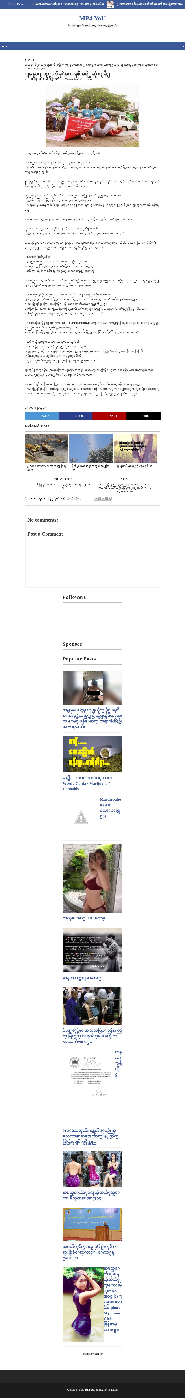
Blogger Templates (108, 1389)
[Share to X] (103, 499)
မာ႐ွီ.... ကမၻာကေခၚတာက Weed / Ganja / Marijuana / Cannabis (87, 783)
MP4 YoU (92, 18)
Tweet (45, 416)
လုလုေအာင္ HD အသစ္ (84, 918)
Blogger (98, 1353)
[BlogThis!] (99, 499)
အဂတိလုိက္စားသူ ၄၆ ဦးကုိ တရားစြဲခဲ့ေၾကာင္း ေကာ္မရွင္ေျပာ (90, 1252)
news (89, 78)
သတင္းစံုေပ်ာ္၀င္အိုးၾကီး (46, 78)
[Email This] (96, 499)
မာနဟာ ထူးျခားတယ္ (82, 978)
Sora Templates (87, 1389)
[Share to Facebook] (106, 499)
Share (79, 416)
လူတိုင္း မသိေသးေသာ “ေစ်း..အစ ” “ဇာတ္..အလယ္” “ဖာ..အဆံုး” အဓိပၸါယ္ (45, 4)
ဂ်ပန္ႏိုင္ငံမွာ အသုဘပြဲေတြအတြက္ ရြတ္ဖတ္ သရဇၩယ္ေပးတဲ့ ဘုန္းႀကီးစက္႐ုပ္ (92, 1036)
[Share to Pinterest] (110, 499)
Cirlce (147, 416)
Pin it (113, 416)
